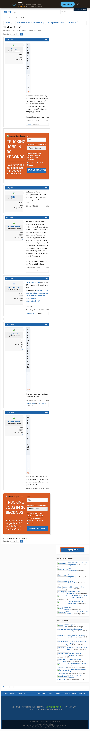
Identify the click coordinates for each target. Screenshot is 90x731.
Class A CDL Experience (36, 144)
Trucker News (28, 707)
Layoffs (70, 581)
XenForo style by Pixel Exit (45, 724)
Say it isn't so (72, 575)
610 (21, 232)
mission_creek (74, 655)
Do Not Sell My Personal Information (44, 709)
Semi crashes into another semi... (77, 647)
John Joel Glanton (77, 597)
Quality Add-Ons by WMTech (45, 725)
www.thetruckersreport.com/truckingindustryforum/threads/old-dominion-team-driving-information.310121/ (37, 295)
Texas (20, 300)
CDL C (31, 165)
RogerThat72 (72, 564)
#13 (46, 217)
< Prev (13, 34)
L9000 (66, 627)
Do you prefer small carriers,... (72, 659)
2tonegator (70, 593)
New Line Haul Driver (73, 591)
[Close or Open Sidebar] (81, 23)
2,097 (20, 293)
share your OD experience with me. (74, 587)
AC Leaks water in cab (76, 653)
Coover (31, 30)
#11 (46, 39)
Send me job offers (37, 170)
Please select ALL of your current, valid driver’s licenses (34, 156)
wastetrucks (72, 603)
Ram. (65, 661)
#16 (46, 412)
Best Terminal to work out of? (77, 563)
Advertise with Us (54, 707)
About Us (16, 707)
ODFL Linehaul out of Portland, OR (77, 612)
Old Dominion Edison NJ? (76, 601)
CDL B (40, 162)
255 (21, 340)
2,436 (20, 203)
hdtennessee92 (62, 645)
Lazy (64, 589)
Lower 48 (19, 347)
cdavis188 (70, 631)
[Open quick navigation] (83, 23)
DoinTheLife (72, 583)
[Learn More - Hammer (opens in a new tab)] (45, 4)
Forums (7, 12)
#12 (46, 188)
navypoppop (72, 577)
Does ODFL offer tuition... (80, 595)
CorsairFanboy (14, 227)
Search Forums (9, 18)
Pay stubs (67, 608)
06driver (29, 124)
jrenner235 (70, 637)
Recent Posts (20, 18)
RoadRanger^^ (61, 679)
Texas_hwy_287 (14, 288)
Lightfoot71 (14, 334)
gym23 (66, 609)
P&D (69, 569)
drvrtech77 (70, 649)
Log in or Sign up (80, 9)
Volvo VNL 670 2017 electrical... (75, 676)
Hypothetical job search (74, 629)
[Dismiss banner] (77, 4)
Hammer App (70, 707)
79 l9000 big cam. (69, 625)
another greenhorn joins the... (76, 635)
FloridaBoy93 (72, 570)
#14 (46, 278)
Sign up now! (72, 550)
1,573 (20, 55)
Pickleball (69, 614)
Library (40, 707)
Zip (28, 136)
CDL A (31, 162)
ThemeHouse (57, 727)
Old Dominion (17, 30)
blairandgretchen (32, 271)
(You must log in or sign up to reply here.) (16, 538)
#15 (46, 324)
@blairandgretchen (33, 282)
